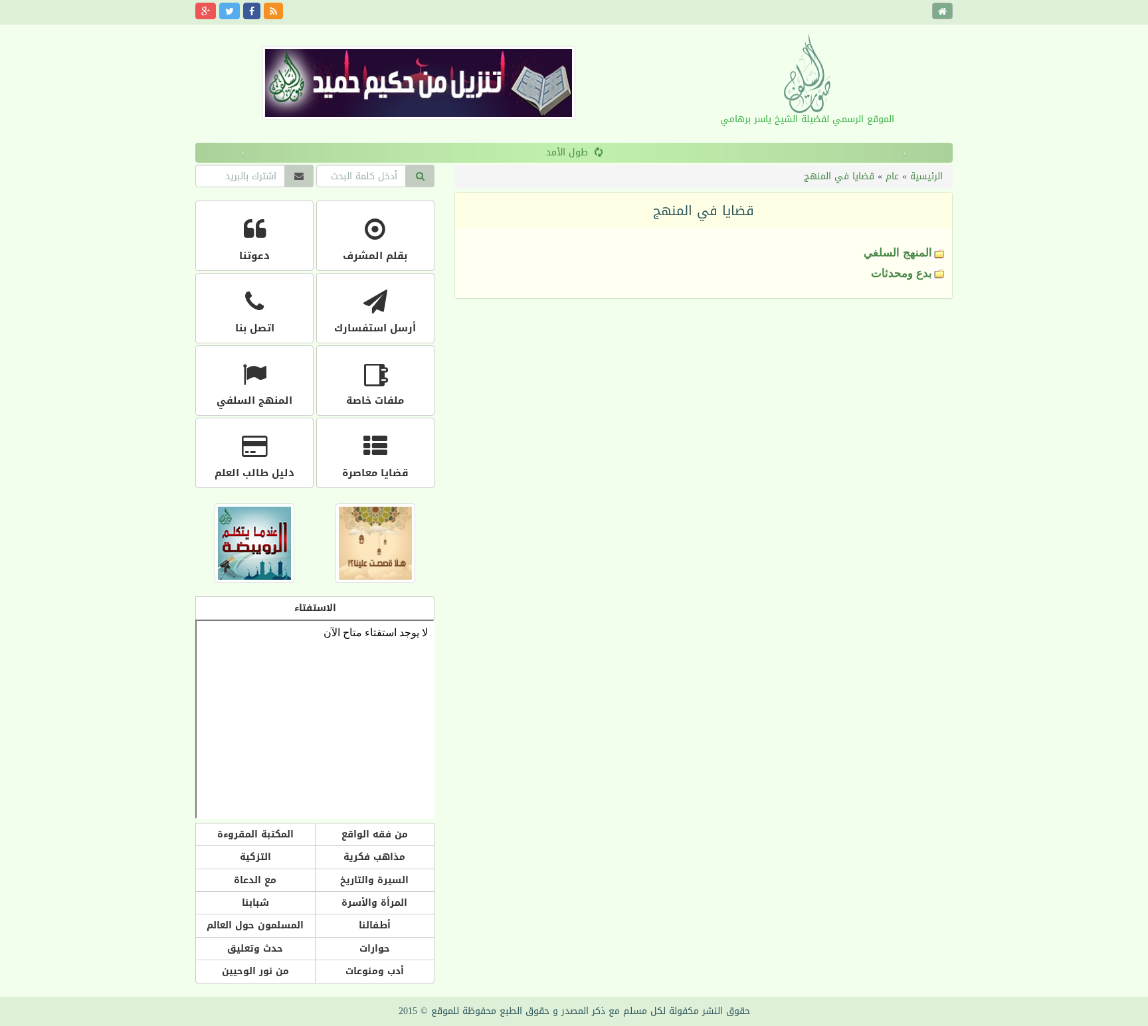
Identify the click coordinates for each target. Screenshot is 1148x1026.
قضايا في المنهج (839, 176)
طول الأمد (567, 152)
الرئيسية (926, 176)
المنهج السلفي (898, 252)
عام (892, 176)
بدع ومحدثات (901, 273)
